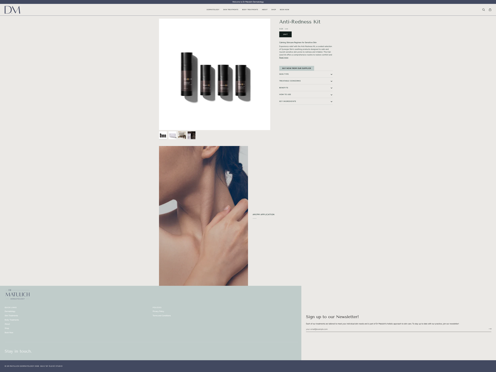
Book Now (9, 332)
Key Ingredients (287, 101)
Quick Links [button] (11, 307)
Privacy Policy (158, 311)
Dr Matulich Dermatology (20, 366)
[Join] (489, 329)
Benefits (283, 88)
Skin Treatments (11, 315)
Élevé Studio (56, 366)
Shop (7, 328)
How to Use (285, 94)
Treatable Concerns (290, 81)
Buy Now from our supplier (296, 68)
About (7, 324)
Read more (283, 57)
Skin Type (284, 74)
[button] (213, 10)
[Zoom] (214, 74)
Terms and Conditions (162, 315)
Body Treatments (12, 320)
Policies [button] (157, 307)
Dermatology (10, 311)
